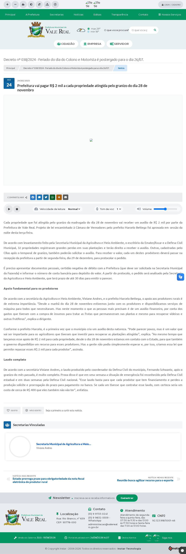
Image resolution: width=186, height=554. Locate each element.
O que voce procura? (116, 30)
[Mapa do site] (47, 4)
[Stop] (17, 209)
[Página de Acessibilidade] (55, 4)
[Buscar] (155, 30)
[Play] (9, 209)
